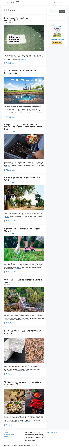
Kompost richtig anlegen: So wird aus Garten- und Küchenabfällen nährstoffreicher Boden (24, 126)
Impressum (6, 432)
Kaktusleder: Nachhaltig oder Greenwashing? (17, 19)
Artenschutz (8, 322)
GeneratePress (34, 445)
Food (6, 424)
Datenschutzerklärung (9, 434)
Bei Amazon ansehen (57, 42)
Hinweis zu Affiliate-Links (9, 437)
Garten (7, 169)
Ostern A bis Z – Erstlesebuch (57, 39)
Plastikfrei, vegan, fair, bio (51, 432)
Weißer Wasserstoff (9, 116)
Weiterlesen (23, 59)
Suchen (51, 9)
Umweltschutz (8, 62)
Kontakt (6, 436)
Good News (55, 2)
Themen (60, 2)
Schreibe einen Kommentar (10, 63)
